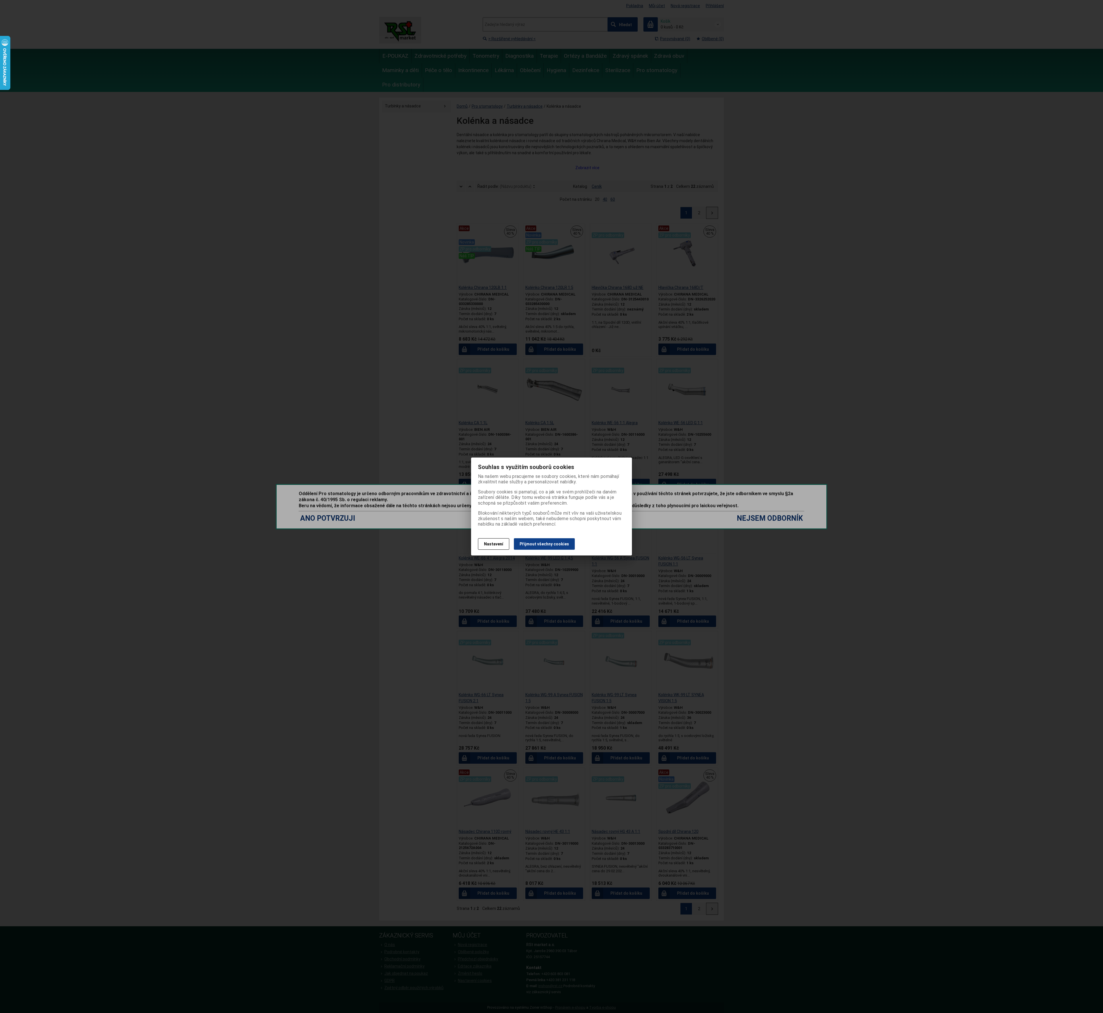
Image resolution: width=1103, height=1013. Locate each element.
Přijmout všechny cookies (544, 544)
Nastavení (493, 544)
